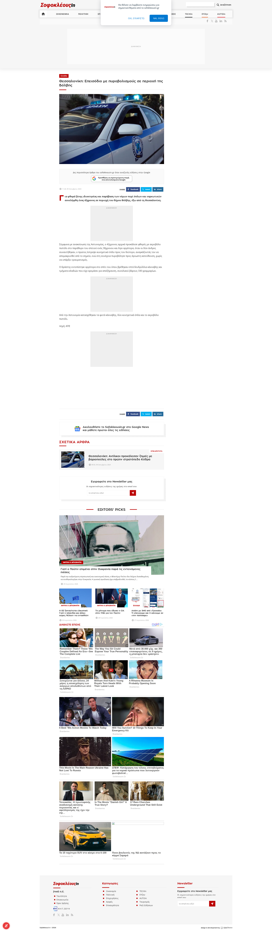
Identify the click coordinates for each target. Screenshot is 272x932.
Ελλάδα (64, 76)
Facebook (208, 21)
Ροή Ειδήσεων (146, 905)
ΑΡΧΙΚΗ (43, 13)
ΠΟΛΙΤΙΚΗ (83, 14)
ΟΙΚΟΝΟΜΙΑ (62, 14)
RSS (225, 21)
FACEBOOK (134, 189)
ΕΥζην (142, 894)
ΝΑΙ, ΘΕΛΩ (158, 18)
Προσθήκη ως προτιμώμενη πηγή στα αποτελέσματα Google (113, 178)
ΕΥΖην (205, 14)
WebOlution (226, 927)
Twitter (212, 21)
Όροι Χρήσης (63, 903)
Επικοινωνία (62, 899)
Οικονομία (111, 891)
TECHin (188, 14)
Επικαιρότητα (156, 451)
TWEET (147, 189)
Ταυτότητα (62, 896)
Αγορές (109, 901)
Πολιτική (110, 894)
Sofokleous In (58, 5)
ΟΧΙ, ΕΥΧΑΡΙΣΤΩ (136, 18)
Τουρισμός (145, 901)
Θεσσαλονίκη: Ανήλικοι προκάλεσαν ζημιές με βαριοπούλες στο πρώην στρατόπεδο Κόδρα (120, 458)
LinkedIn (221, 21)
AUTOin (221, 14)
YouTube (216, 21)
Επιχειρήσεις (112, 898)
